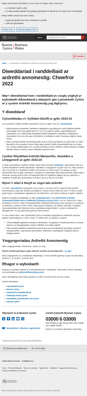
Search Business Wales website (83, 37)
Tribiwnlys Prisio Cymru (16, 295)
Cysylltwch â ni (27, 361)
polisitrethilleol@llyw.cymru (31, 272)
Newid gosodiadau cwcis (27, 29)
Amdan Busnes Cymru (11, 361)
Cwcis (4, 368)
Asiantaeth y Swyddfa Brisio (18, 292)
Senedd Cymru (12, 302)
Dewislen (80, 56)
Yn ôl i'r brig (39, 348)
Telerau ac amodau (30, 368)
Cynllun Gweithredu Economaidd (14, 371)
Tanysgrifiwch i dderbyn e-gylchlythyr (23, 328)
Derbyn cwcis (8, 29)
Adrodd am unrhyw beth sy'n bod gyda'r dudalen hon (22, 340)
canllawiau (58, 165)
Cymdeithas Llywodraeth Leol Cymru (22, 299)
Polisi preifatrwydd (15, 368)
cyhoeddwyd (66, 124)
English (39, 37)
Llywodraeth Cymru (15, 286)
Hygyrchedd (43, 368)
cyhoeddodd (16, 188)
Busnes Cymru (12, 289)
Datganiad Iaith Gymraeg (68, 368)
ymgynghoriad (43, 198)
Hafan (4, 63)
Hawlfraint (53, 368)
